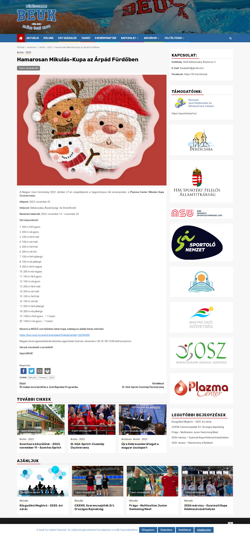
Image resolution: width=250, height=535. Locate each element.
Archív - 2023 (24, 52)
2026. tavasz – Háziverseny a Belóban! (192, 442)
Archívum (150, 38)
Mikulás (32, 377)
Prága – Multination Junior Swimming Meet (195, 432)
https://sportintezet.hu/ (184, 113)
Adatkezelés (204, 530)
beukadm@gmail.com (192, 68)
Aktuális (33, 38)
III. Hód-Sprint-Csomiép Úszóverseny (143, 385)
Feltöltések (173, 38)
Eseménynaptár (105, 38)
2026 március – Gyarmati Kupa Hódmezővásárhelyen (200, 437)
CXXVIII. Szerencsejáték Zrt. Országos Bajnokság (198, 427)
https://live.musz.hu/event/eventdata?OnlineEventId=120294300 (55, 335)
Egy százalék (67, 38)
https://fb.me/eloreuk (195, 74)
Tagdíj (85, 38)
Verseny (43, 377)
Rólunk (48, 38)
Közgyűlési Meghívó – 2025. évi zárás (192, 421)
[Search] (230, 38)
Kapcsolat (128, 38)
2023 (51, 377)
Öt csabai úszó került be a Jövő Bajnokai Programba (49, 385)
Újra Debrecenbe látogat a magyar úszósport (140, 445)
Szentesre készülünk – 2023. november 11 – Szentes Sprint (40, 445)
